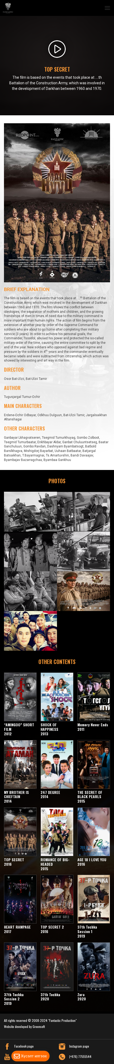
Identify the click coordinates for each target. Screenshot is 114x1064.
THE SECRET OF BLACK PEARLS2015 (89, 796)
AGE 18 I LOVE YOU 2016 (91, 862)
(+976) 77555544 (80, 1056)
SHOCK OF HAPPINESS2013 (49, 729)
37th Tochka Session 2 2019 (14, 999)
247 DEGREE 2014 (50, 794)
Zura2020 (81, 997)
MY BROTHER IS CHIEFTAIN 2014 (16, 796)
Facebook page (24, 1046)
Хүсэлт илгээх (34, 1056)
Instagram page (79, 1046)
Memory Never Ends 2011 (92, 727)
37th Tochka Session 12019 (87, 931)
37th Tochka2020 (50, 997)
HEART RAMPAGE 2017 (17, 929)
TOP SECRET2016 (14, 862)
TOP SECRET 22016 (52, 929)
